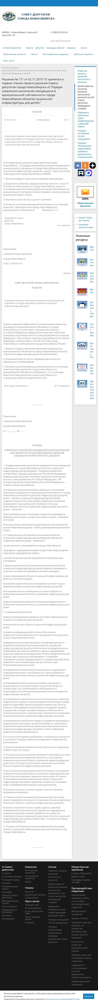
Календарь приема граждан (80, 881)
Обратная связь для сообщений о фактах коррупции (81, 958)
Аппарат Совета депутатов (10, 896)
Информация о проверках (9, 911)
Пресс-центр (8, 60)
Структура (7, 892)
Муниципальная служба (10, 902)
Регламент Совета (11, 879)
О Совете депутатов (12, 48)
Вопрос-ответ (78, 876)
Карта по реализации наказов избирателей (35, 894)
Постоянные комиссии (31, 871)
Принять (88, 996)
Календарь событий (55, 48)
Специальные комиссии (32, 877)
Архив (28, 881)
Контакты (6, 915)
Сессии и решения (10, 67)
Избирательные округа (10, 887)
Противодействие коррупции (56, 54)
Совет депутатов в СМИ (34, 912)
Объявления (8, 918)
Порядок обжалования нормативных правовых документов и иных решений (85, 150)
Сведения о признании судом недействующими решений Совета (86, 119)
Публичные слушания (83, 54)
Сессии (84, 48)
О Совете (6, 873)
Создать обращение (81, 873)
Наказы (34, 54)
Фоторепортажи (33, 908)
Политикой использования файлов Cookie (63, 999)
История (6, 883)
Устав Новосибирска (12, 876)
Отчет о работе (9, 906)
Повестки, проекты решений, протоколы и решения (84, 76)
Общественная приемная (14, 54)
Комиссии (71, 48)
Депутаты (40, 48)
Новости (29, 48)
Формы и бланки (79, 918)
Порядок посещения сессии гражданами (84, 134)
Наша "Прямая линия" (32, 918)
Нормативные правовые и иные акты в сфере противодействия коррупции (80, 901)
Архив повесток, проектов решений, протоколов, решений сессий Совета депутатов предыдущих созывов (86, 97)
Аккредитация (32, 904)
